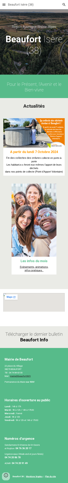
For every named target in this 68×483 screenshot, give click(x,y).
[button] (4, 4)
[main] (34, 26)
